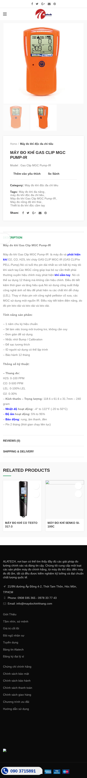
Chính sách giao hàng (17, 694)
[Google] (43, 4)
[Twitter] (37, 4)
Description (12, 237)
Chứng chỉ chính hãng (17, 666)
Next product (75, 144)
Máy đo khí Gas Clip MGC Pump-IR (33, 198)
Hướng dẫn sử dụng (16, 708)
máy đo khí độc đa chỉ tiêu (27, 195)
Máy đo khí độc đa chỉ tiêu (36, 143)
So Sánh (53, 173)
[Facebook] (32, 4)
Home (13, 143)
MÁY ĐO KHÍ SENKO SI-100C (64, 524)
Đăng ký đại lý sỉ (13, 656)
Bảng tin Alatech (13, 649)
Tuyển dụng (10, 642)
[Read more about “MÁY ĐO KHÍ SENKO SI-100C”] (78, 485)
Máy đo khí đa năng (31, 191)
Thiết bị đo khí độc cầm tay (27, 205)
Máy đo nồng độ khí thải (25, 202)
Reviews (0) (11, 440)
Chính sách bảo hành (17, 680)
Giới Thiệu (9, 614)
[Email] (49, 4)
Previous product (67, 144)
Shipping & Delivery (18, 451)
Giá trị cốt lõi (11, 628)
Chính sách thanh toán (17, 687)
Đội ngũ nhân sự (13, 635)
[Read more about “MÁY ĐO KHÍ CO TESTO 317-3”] (35, 485)
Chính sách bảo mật (16, 673)
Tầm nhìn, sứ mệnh (15, 621)
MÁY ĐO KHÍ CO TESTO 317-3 (21, 524)
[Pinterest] (54, 4)
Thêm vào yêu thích (27, 173)
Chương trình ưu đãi (16, 701)
